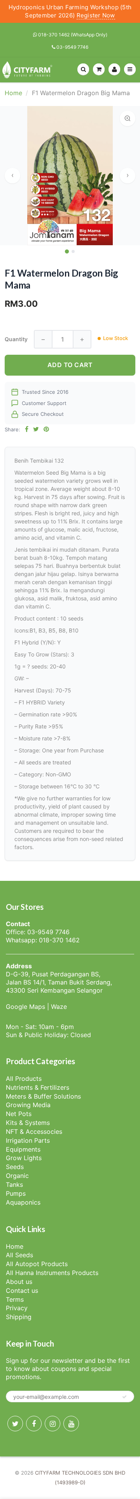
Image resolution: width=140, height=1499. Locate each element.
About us (19, 1281)
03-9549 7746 (71, 47)
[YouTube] (71, 1423)
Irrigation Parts (28, 1140)
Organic (17, 1175)
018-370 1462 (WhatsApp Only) (72, 35)
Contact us (22, 1290)
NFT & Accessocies (34, 1131)
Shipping (19, 1317)
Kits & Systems (28, 1122)
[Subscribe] (124, 1397)
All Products (24, 1078)
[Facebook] (34, 1423)
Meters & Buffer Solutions (43, 1096)
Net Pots (19, 1114)
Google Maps (25, 1006)
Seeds (15, 1167)
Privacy (17, 1308)
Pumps (16, 1193)
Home (13, 93)
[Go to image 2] (73, 251)
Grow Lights (24, 1158)
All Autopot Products (37, 1264)
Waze (59, 1006)
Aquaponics (23, 1202)
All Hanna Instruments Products (52, 1273)
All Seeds (19, 1255)
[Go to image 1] (67, 251)
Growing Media (28, 1105)
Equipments (23, 1149)
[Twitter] (15, 1423)
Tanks (14, 1184)
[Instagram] (52, 1423)
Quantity (16, 339)
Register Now (96, 15)
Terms (15, 1299)
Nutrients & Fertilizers (37, 1087)
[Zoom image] (127, 118)
